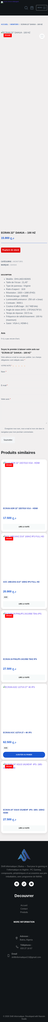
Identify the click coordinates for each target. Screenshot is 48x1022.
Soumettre (8, 440)
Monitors (18, 262)
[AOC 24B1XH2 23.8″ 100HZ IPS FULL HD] (24, 556)
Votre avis (6, 399)
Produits (24, 912)
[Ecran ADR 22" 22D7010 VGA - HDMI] (24, 482)
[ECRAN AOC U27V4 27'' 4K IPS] (24, 707)
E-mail (4, 385)
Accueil (24, 905)
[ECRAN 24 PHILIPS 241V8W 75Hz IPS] (24, 633)
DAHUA (13, 265)
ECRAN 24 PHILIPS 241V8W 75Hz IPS (20, 659)
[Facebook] (16, 884)
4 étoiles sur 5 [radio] (22, 366)
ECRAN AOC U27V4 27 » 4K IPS (17, 732)
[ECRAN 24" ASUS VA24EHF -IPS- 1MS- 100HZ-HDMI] (24, 784)
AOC (6, 597)
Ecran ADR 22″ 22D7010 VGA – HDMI (20, 508)
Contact (24, 909)
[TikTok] (24, 884)
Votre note (6, 366)
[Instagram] (31, 884)
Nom (3, 372)
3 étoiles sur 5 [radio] (19, 366)
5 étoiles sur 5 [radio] (25, 366)
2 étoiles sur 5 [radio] (17, 366)
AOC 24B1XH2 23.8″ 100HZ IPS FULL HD (21, 582)
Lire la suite (24, 527)
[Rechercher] (26, 7)
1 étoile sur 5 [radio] (14, 366)
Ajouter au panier (24, 755)
